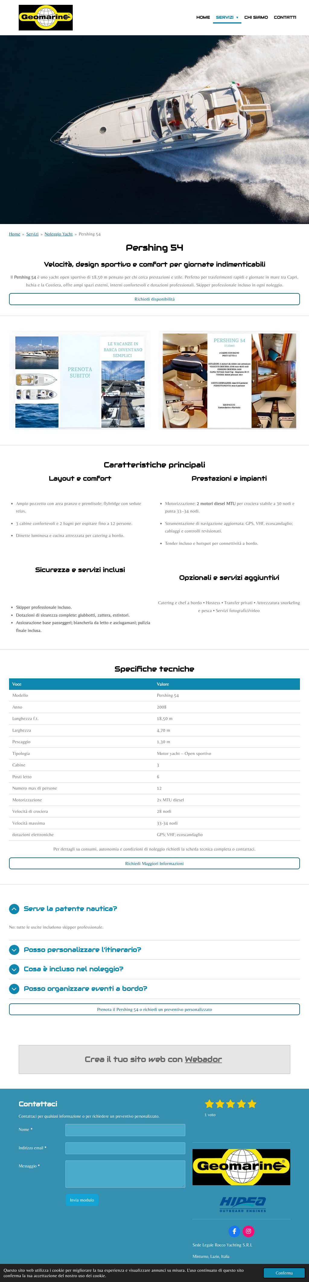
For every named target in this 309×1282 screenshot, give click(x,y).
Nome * (26, 1129)
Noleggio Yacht (59, 233)
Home (14, 233)
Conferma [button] (284, 1273)
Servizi (32, 233)
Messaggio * (29, 1166)
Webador (203, 1059)
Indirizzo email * (32, 1147)
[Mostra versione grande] (80, 380)
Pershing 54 (90, 233)
